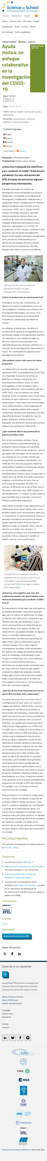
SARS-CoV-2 (27, 862)
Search (27, 15)
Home (4, 21)
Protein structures (20, 121)
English (8, 134)
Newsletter (17, 15)
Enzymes (31, 118)
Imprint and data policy (12, 1003)
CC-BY (5, 924)
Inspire (36, 21)
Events (25, 26)
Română (8, 142)
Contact (5, 15)
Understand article (37, 47)
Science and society (32, 111)
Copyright (6, 1010)
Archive (5, 1023)
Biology (13, 111)
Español (8, 146)
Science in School (9, 41)
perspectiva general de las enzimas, (24, 866)
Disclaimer (6, 1017)
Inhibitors (7, 121)
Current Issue (15, 21)
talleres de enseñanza (27, 885)
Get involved (7, 32)
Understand (7, 26)
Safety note (7, 1013)
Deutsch (8, 138)
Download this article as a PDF (16, 936)
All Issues (27, 21)
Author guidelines (22, 32)
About (33, 26)
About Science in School (12, 996)
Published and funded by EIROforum (16, 1149)
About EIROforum (10, 1000)
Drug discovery (19, 118)
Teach (17, 26)
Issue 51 (31, 41)
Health (20, 111)
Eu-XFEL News (11, 847)
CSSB (16, 584)
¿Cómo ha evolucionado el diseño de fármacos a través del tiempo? (20, 876)
